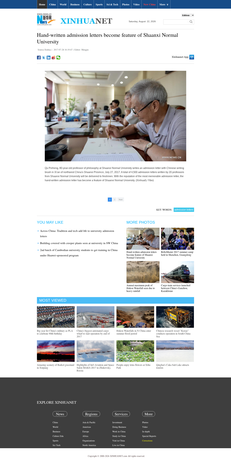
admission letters (183, 209)
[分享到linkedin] (49, 57)
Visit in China (118, 440)
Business (75, 4)
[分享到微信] (58, 57)
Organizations (88, 440)
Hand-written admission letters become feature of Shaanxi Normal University (141, 254)
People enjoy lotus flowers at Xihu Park (133, 366)
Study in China (119, 436)
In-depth (146, 431)
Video (136, 4)
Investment (117, 422)
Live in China (118, 445)
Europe (85, 431)
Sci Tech (56, 445)
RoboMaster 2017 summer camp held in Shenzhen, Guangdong (177, 253)
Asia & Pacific (88, 422)
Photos (125, 4)
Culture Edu (58, 436)
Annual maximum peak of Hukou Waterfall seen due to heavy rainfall (140, 288)
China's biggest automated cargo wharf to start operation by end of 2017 (93, 333)
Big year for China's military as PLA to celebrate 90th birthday (55, 332)
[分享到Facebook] (39, 57)
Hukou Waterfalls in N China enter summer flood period (133, 332)
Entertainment (59, 454)
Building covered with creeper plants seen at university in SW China (79, 243)
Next (120, 199)
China (52, 4)
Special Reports (149, 436)
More (164, 4)
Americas (86, 426)
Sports (99, 4)
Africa (85, 436)
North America (89, 445)
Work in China (118, 431)
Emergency (117, 449)
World (63, 4)
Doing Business (119, 426)
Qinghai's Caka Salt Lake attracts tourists (172, 366)
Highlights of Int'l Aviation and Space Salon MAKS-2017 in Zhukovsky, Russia (95, 367)
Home (42, 4)
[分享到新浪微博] (53, 57)
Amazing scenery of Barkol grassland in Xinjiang (55, 366)
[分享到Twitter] (44, 57)
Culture (87, 4)
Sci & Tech (112, 4)
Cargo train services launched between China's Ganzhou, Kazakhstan (175, 288)
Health (55, 449)
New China (149, 4)
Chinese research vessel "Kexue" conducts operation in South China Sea (173, 333)
